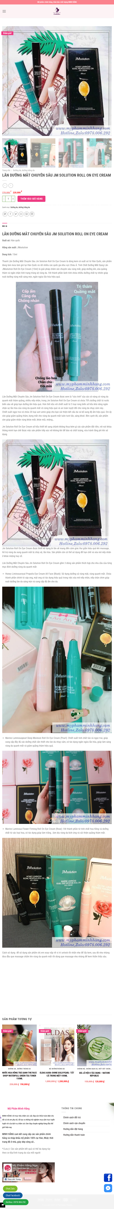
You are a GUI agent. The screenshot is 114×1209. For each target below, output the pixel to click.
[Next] (106, 81)
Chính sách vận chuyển (74, 1123)
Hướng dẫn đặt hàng (73, 1129)
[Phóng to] (6, 132)
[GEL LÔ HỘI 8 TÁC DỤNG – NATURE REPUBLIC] (94, 1045)
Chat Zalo (10, 1188)
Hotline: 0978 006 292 (16, 1202)
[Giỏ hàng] (2, 1205)
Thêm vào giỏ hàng (31, 198)
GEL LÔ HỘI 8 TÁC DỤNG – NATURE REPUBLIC (94, 1074)
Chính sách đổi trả (72, 1117)
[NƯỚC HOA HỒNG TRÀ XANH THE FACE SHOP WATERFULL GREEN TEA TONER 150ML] (19, 1045)
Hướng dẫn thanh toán (74, 1134)
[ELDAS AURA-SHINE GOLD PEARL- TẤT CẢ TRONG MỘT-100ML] (57, 1045)
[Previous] (8, 81)
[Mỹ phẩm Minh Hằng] (57, 11)
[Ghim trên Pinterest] (26, 214)
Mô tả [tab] (4, 226)
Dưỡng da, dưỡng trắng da (24, 170)
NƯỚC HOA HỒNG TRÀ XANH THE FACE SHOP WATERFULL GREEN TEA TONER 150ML (19, 1075)
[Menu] (4, 11)
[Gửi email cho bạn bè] (21, 214)
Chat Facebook (13, 1195)
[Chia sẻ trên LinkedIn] (32, 214)
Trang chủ (6, 170)
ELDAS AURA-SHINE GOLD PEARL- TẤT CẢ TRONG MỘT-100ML (57, 1074)
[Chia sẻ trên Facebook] (10, 214)
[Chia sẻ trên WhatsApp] (5, 214)
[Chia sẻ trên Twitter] (15, 214)
